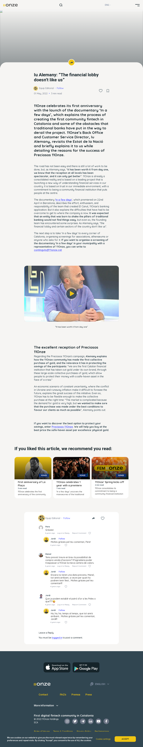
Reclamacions (102, 731)
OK (71, 315)
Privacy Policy (84, 731)
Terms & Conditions (63, 731)
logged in (57, 637)
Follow (60, 88)
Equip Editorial (46, 88)
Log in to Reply (63, 533)
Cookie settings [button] (103, 739)
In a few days (64, 199)
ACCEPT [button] (125, 739)
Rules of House (42, 731)
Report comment (79, 533)
